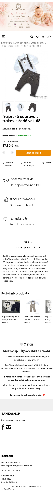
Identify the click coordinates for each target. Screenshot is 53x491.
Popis (26, 242)
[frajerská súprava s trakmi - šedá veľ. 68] (26, 75)
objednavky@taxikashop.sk (19, 465)
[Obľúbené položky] (37, 37)
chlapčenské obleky (10, 46)
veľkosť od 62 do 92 (30, 46)
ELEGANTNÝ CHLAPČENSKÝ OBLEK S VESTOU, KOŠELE (22, 43)
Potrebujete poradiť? (27, 247)
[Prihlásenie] (43, 37)
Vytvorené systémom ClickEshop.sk (26, 486)
